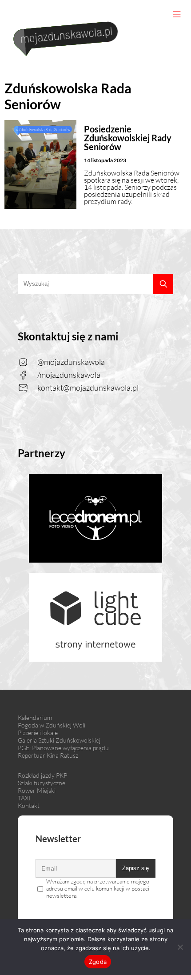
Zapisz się (135, 868)
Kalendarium (35, 717)
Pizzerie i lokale (38, 732)
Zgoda (98, 961)
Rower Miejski (37, 790)
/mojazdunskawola (68, 375)
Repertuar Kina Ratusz (48, 755)
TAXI (24, 798)
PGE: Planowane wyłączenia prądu (63, 747)
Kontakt (29, 805)
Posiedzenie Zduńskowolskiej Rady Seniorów (127, 138)
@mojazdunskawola (71, 362)
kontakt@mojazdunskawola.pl (88, 387)
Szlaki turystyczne (41, 783)
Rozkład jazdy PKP (42, 775)
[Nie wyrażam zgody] (179, 947)
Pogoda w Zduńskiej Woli (51, 725)
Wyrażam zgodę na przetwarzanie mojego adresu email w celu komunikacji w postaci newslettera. (97, 888)
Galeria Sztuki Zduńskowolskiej (59, 740)
